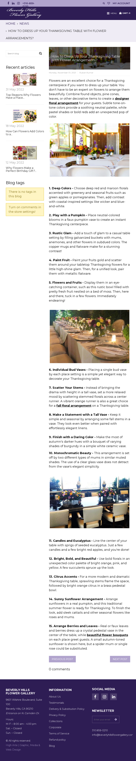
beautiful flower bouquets (107, 635)
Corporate (55, 727)
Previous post (62, 659)
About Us (55, 696)
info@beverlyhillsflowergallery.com (113, 734)
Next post (120, 659)
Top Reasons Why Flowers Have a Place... (23, 96)
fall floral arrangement (73, 406)
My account (121, 3)
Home (10, 23)
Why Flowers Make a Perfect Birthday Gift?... (21, 169)
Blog (52, 745)
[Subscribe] (115, 719)
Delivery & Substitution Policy (66, 708)
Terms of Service (59, 733)
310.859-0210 (100, 730)
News (24, 23)
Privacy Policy (57, 715)
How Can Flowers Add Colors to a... (25, 133)
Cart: (126, 13)
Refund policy (57, 739)
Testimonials (56, 702)
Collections (55, 721)
